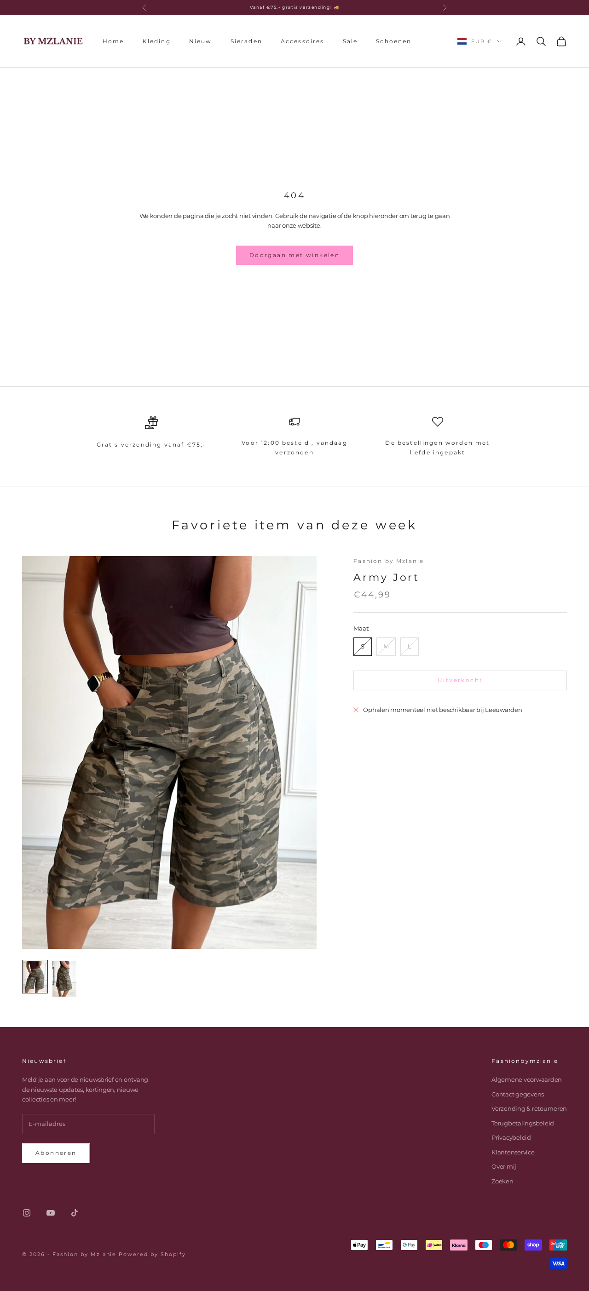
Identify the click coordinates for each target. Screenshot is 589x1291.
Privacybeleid (511, 1137)
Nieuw (200, 40)
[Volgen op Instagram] (26, 1212)
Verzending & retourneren (529, 1108)
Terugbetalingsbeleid (522, 1123)
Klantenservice (512, 1152)
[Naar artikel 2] (64, 979)
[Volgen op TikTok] (74, 1212)
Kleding (157, 40)
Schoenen (393, 40)
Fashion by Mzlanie (388, 560)
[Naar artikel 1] (35, 977)
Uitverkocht (460, 680)
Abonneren (56, 1152)
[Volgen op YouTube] (50, 1212)
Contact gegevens (517, 1094)
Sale (350, 40)
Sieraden (246, 40)
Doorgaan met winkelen (294, 255)
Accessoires (302, 40)
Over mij (503, 1166)
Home (113, 40)
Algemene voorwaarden (526, 1079)
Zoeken (502, 1181)
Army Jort (386, 577)
